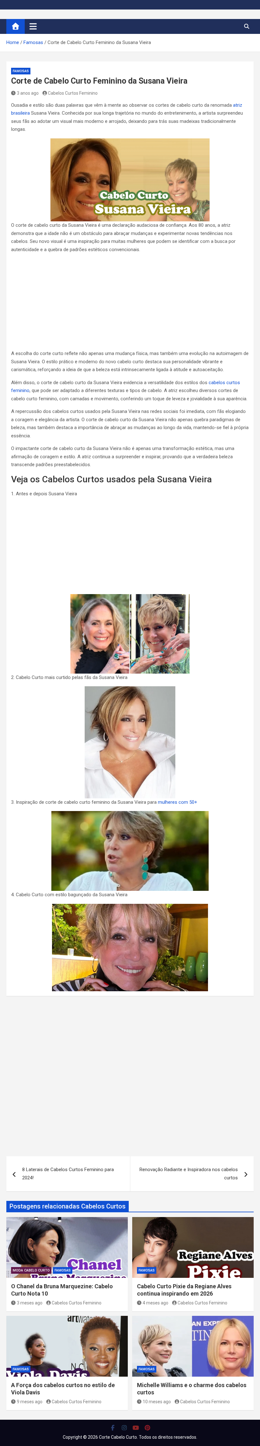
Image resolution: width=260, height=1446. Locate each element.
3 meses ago (29, 1302)
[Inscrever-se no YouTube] (136, 1427)
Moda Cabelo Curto (31, 1270)
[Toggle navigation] (33, 26)
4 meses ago (155, 1302)
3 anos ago (28, 93)
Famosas (21, 71)
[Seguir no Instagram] (124, 1427)
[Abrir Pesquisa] (246, 26)
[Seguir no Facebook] (112, 1427)
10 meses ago (157, 1401)
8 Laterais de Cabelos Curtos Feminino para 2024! (68, 1174)
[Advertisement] (130, 302)
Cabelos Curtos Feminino (73, 93)
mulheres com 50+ (177, 802)
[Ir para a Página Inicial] (15, 26)
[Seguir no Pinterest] (147, 1427)
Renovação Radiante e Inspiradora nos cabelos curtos (189, 1174)
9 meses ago (29, 1401)
